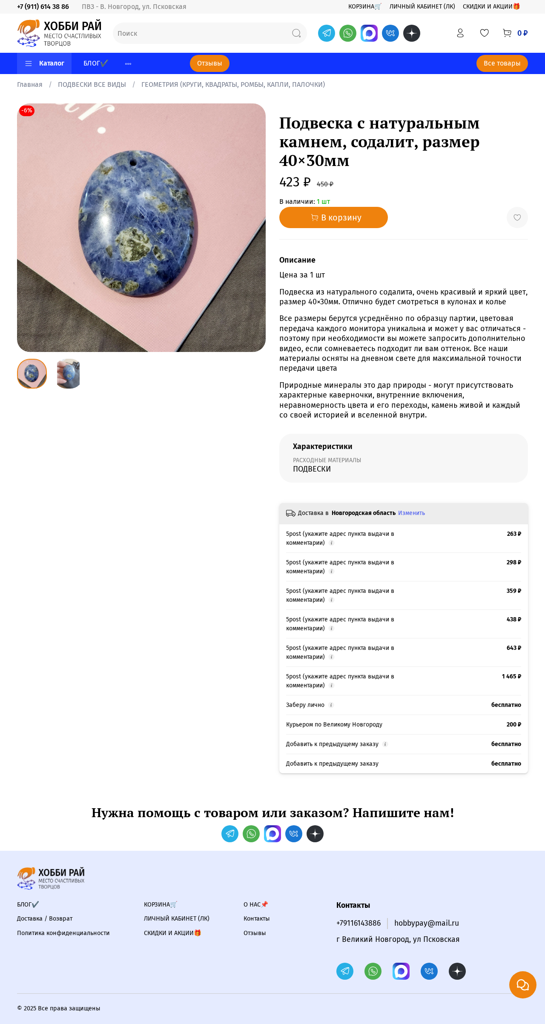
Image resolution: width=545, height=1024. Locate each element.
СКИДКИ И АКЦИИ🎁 (491, 6)
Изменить (411, 513)
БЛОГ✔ (96, 63)
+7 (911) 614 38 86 (43, 7)
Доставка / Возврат (44, 918)
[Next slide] (252, 227)
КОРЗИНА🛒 (365, 6)
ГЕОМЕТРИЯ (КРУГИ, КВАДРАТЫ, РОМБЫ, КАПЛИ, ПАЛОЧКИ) (233, 84)
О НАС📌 (256, 904)
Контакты (257, 918)
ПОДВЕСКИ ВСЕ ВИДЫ (92, 84)
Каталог (51, 63)
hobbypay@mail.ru (426, 923)
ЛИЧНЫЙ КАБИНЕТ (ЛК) (422, 6)
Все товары (502, 63)
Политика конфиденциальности (63, 933)
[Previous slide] (30, 227)
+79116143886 (358, 923)
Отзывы (209, 63)
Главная (30, 84)
